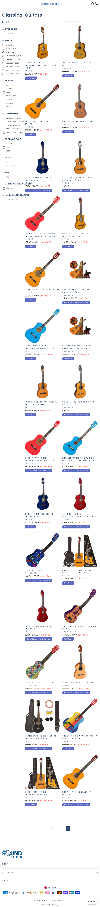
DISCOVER (7, 872)
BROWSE (6, 881)
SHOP (5, 864)
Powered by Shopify (50, 905)
